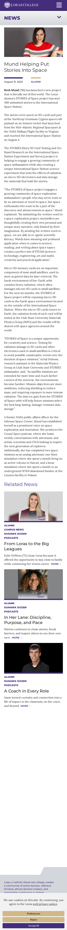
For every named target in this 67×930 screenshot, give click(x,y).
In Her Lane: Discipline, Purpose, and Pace (27, 620)
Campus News (14, 529)
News (12, 18)
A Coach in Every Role (26, 690)
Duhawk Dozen (15, 533)
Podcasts (11, 537)
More (55, 563)
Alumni (36, 81)
